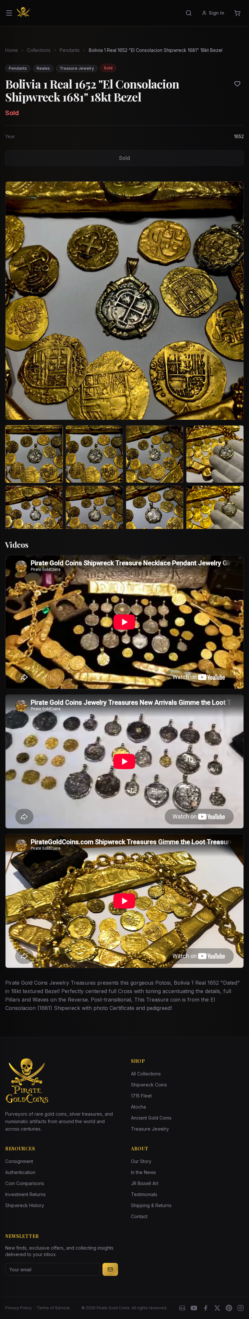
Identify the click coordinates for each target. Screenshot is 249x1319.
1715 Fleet (141, 1095)
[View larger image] (124, 300)
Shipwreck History (24, 1205)
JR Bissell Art (144, 1183)
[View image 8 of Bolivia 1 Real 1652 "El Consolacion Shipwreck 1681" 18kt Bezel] (215, 514)
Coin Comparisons (24, 1183)
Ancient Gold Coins (151, 1118)
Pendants (70, 50)
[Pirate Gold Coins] (23, 13)
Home (11, 50)
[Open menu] (9, 13)
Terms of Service (53, 1307)
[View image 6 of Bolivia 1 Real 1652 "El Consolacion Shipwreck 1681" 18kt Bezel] (94, 514)
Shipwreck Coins (149, 1084)
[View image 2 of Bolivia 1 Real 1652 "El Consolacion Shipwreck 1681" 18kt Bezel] (94, 454)
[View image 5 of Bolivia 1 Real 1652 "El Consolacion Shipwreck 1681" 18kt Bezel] (34, 514)
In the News (143, 1172)
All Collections (146, 1073)
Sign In (216, 13)
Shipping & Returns (151, 1205)
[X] (217, 1308)
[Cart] (237, 12)
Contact (139, 1216)
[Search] (188, 12)
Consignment (19, 1161)
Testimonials (144, 1194)
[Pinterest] (229, 1308)
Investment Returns (25, 1194)
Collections (39, 50)
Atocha (138, 1106)
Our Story (141, 1161)
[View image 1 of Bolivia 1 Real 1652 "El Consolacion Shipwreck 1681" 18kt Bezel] (34, 454)
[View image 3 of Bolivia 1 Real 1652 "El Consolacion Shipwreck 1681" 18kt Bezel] (155, 454)
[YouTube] (194, 1308)
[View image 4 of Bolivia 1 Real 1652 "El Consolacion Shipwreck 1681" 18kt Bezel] (215, 454)
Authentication (20, 1172)
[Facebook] (205, 1308)
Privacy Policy (18, 1307)
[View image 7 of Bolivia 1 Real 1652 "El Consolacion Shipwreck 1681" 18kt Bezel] (155, 514)
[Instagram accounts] (240, 1308)
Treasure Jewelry (150, 1129)
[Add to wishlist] (237, 83)
